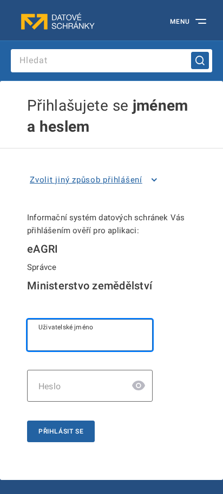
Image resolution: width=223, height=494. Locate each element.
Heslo (49, 386)
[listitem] (95, 180)
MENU (180, 21)
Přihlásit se (60, 431)
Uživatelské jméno (65, 327)
